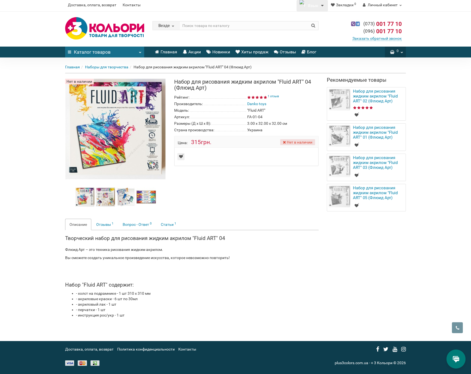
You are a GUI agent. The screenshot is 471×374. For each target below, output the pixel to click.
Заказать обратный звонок (377, 38)
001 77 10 (382, 24)
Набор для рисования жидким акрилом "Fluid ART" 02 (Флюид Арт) (375, 96)
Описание (78, 224)
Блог (311, 51)
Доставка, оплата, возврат (92, 5)
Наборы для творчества (106, 67)
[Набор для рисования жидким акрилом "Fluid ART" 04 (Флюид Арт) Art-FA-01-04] (85, 196)
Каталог (92, 52)
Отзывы (288, 51)
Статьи (168, 224)
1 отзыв (273, 96)
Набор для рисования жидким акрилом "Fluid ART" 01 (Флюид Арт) (375, 132)
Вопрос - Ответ (137, 224)
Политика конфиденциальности (146, 349)
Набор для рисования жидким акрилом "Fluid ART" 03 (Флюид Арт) (375, 162)
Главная (169, 51)
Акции (194, 51)
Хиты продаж (254, 51)
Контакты (132, 5)
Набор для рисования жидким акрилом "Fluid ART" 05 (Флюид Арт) (375, 193)
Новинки (221, 51)
